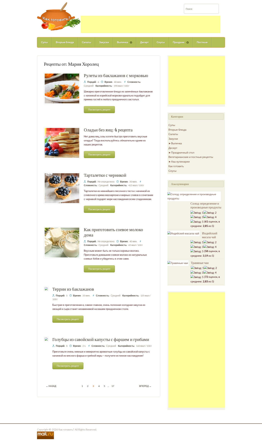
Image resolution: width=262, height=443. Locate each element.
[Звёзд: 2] (210, 213)
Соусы (161, 42)
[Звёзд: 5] (197, 222)
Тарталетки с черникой (105, 175)
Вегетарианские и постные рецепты (190, 156)
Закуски (104, 42)
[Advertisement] (150, 24)
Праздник (177, 44)
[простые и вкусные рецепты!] (59, 16)
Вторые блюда (65, 42)
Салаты (86, 42)
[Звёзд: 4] (210, 217)
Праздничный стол (182, 152)
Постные (202, 42)
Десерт (144, 42)
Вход (243, 2)
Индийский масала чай (209, 235)
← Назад (51, 386)
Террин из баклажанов (73, 289)
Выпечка (120, 44)
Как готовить (176, 166)
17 (112, 386)
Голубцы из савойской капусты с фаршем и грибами (100, 339)
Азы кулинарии (180, 161)
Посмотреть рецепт (99, 109)
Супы (44, 42)
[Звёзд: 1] (197, 213)
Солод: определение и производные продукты (205, 205)
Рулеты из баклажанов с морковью (116, 75)
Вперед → (145, 386)
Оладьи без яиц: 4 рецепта (108, 129)
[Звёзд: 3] (197, 217)
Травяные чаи (200, 263)
